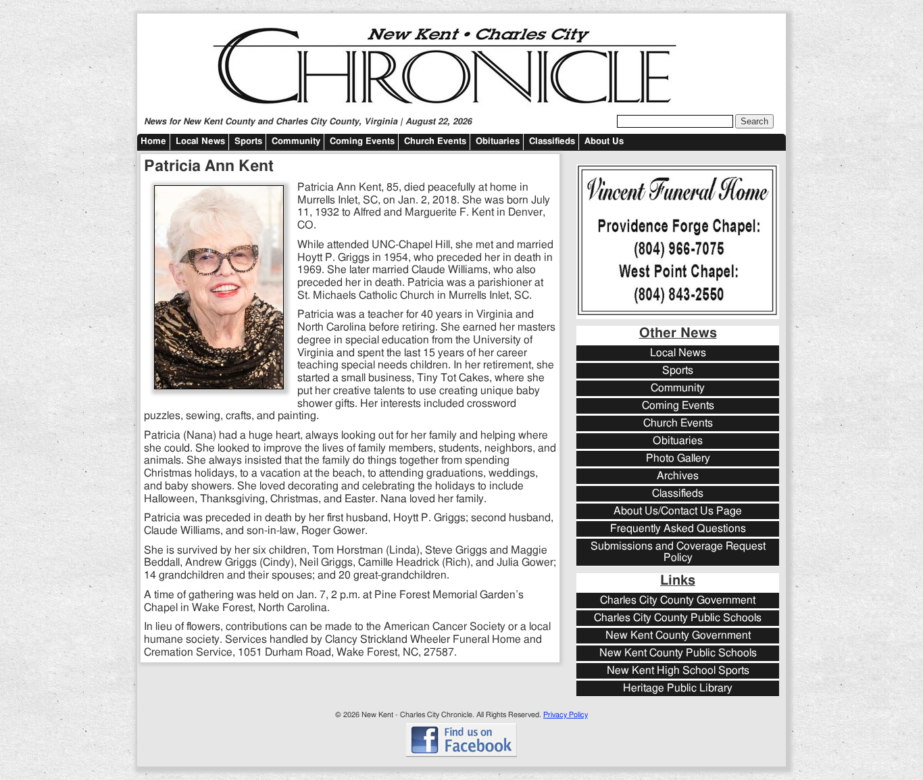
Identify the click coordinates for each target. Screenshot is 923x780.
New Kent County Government (678, 636)
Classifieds (552, 141)
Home (153, 141)
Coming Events (362, 141)
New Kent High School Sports (678, 671)
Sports (248, 141)
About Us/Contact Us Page (678, 511)
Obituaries (498, 141)
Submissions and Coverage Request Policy (678, 552)
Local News (200, 141)
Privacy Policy (565, 714)
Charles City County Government (677, 600)
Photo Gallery (678, 459)
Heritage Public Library (677, 688)
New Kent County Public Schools (678, 653)
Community (296, 141)
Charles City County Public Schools (678, 618)
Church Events (435, 141)
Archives (678, 476)
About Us (604, 141)
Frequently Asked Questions (678, 529)
